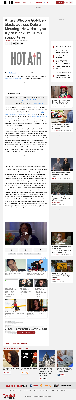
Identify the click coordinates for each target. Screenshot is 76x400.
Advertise (31, 390)
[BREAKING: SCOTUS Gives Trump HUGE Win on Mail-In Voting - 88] (65, 358)
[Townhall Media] (9, 396)
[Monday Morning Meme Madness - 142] (29, 358)
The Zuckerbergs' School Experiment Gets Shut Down (61, 174)
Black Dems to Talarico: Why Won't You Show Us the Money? (61, 126)
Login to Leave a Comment (26, 332)
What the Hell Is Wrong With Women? (11, 369)
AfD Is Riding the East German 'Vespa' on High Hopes (61, 276)
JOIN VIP (59, 2)
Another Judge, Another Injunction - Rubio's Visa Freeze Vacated (61, 199)
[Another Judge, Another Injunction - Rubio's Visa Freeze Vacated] (62, 189)
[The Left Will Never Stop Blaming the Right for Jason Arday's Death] (62, 92)
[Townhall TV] (39, 2)
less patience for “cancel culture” (14, 78)
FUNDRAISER (12, 254)
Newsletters (26, 390)
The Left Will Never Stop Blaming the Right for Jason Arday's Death (61, 102)
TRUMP (26, 254)
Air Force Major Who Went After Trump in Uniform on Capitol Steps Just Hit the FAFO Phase (46, 371)
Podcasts (18, 2)
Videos (25, 2)
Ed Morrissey (55, 130)
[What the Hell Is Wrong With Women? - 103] (11, 358)
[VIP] (47, 2)
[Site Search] (71, 2)
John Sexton (55, 106)
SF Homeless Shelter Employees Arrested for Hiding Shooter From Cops (63, 61)
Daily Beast (12, 73)
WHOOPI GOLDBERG (35, 254)
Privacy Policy (46, 390)
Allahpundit (9, 40)
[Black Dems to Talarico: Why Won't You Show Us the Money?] (62, 116)
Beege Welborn (56, 202)
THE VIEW (20, 254)
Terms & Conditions (38, 390)
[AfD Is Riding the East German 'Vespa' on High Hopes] (62, 266)
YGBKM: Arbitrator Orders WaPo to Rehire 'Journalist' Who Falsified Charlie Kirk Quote (61, 249)
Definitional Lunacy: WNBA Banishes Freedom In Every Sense (63, 77)
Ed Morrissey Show (19, 390)
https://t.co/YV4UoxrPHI (28, 100)
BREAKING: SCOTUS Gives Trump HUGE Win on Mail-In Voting (65, 370)
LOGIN (66, 2)
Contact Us (51, 390)
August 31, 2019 (38, 103)
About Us (12, 390)
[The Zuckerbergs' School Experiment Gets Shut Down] (62, 164)
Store (31, 2)
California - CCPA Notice (61, 390)
